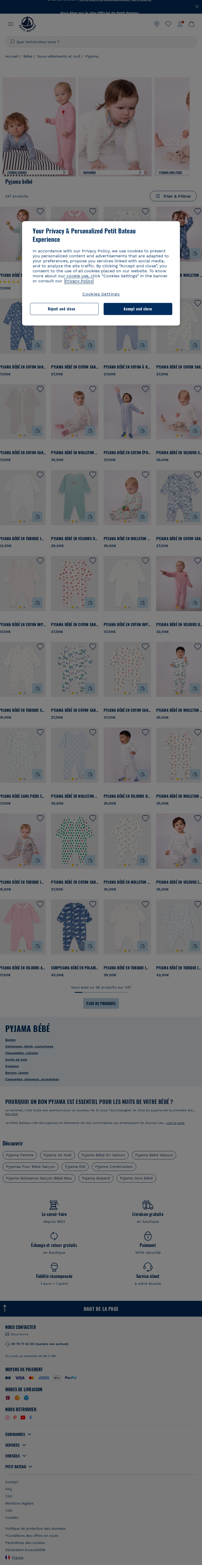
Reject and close (61, 309)
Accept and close (138, 309)
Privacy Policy (79, 280)
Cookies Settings (101, 293)
